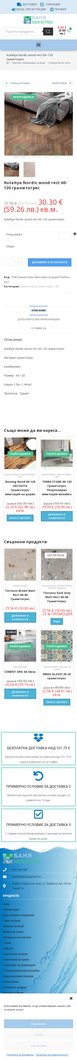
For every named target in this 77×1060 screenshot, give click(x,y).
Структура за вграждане (19, 965)
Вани (6, 904)
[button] (71, 998)
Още (57, 621)
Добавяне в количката (50, 262)
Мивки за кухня (13, 931)
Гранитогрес (28, 286)
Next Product (59, 83)
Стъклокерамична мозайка (21, 970)
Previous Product (20, 83)
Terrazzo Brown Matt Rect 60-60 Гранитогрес (20, 595)
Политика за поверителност (52, 1054)
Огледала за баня (14, 987)
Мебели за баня (13, 926)
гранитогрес (48, 585)
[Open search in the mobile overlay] (27, 31)
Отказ (38, 1035)
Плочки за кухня (62, 668)
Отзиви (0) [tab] (38, 328)
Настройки (38, 1046)
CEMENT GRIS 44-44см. (20, 672)
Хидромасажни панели (18, 976)
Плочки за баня (13, 992)
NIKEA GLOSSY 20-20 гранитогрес (57, 676)
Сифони (8, 948)
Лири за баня (11, 920)
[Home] (8, 62)
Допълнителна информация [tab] (38, 319)
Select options (20, 518)
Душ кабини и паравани (18, 915)
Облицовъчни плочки (17, 937)
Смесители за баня (15, 954)
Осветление (11, 981)
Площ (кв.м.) (14, 234)
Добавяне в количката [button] (56, 516)
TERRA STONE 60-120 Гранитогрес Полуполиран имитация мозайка (56, 488)
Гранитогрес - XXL (49, 286)
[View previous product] (6, 83)
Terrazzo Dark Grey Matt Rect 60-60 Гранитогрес (57, 597)
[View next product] (70, 83)
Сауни (7, 942)
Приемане (38, 1024)
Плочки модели (57, 588)
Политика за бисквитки (20, 1054)
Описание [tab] (38, 310)
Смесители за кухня (16, 959)
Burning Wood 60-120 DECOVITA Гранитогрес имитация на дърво (20, 488)
